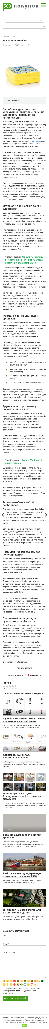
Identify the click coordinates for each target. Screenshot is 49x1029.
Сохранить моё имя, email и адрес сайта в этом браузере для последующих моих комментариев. (22, 990)
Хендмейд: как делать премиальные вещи (16, 756)
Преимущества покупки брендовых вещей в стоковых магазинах (22, 796)
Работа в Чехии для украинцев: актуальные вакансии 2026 (22, 874)
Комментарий (9, 953)
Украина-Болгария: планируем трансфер (22, 836)
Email (6, 944)
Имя (5, 935)
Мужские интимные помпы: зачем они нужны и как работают (24, 720)
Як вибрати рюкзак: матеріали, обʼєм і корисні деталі (22, 911)
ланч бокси (36, 141)
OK (24, 1026)
